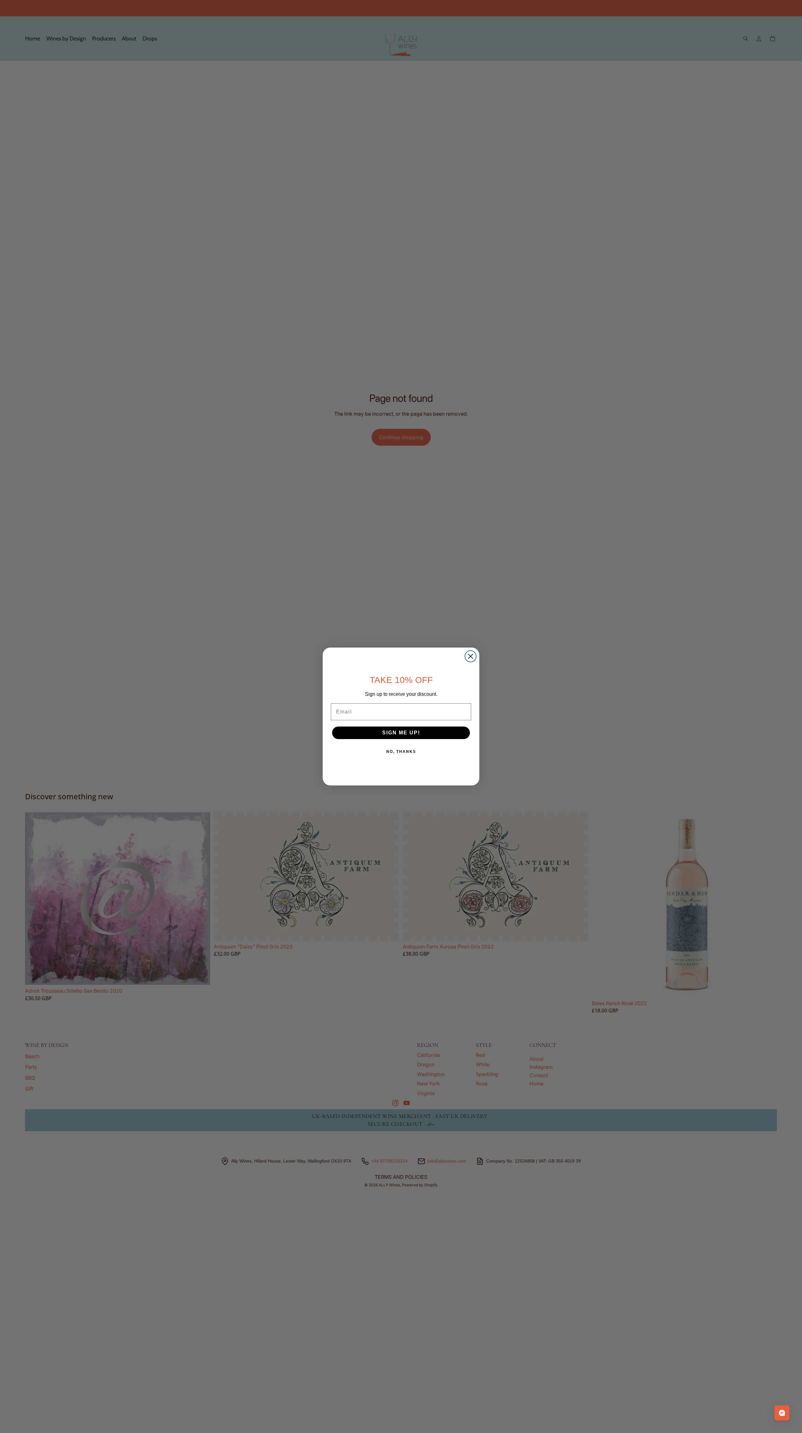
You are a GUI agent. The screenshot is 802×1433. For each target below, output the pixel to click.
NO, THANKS (401, 751)
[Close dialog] (470, 656)
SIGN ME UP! (401, 732)
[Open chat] (781, 1412)
